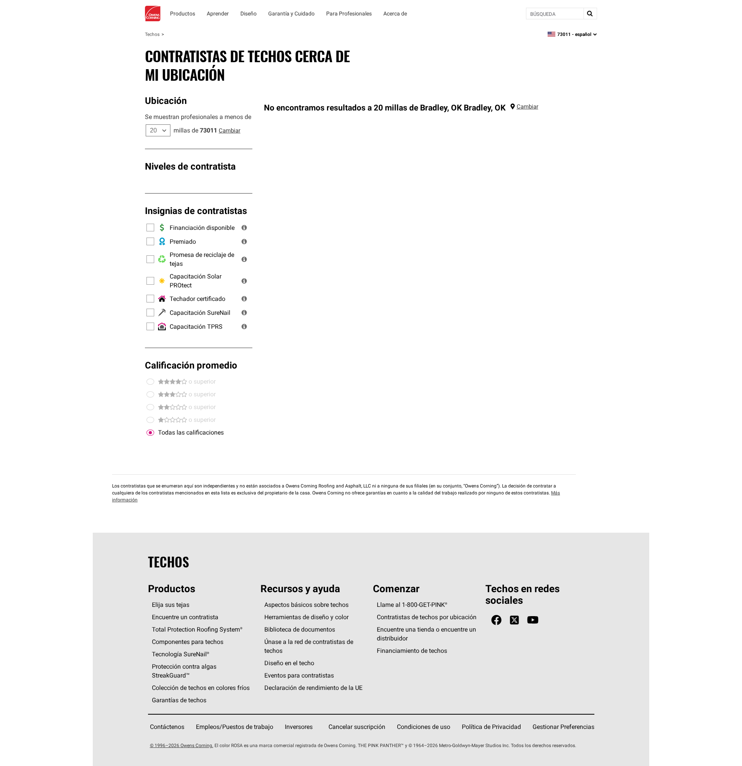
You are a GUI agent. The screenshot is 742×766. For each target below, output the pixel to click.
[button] (244, 227)
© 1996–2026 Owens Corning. (181, 745)
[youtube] (532, 620)
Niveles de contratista (190, 166)
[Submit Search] (590, 13)
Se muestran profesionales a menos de (198, 117)
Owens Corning (152, 13)
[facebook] (496, 620)
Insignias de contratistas (196, 210)
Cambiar (229, 130)
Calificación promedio (191, 365)
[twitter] (514, 620)
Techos (152, 34)
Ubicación (166, 100)
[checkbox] (150, 432)
